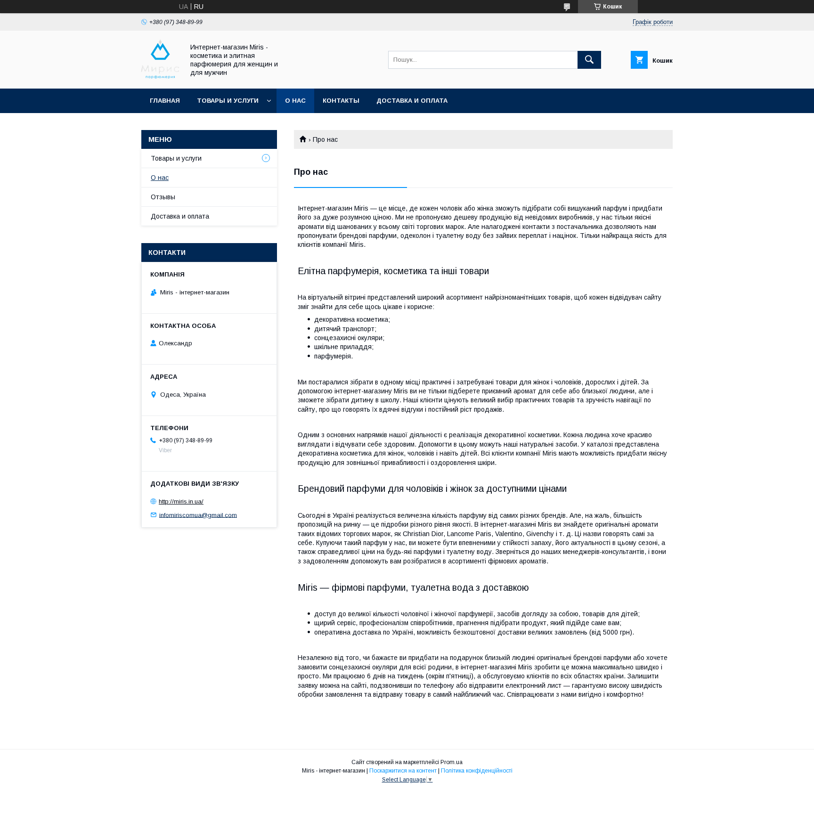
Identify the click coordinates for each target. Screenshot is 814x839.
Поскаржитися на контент (403, 770)
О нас (295, 100)
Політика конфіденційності (477, 770)
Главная (165, 100)
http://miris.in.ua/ (181, 501)
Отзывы (163, 197)
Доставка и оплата (412, 100)
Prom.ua (451, 762)
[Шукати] (589, 60)
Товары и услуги (228, 100)
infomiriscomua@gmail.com (198, 514)
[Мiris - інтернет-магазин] (160, 76)
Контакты (341, 100)
